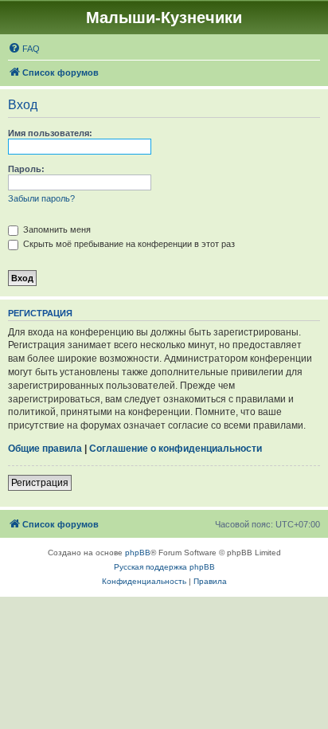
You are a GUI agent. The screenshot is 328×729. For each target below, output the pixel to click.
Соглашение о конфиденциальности (175, 448)
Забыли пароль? (41, 198)
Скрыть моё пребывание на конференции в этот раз (128, 244)
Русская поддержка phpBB (164, 566)
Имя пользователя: (50, 133)
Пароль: (26, 169)
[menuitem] (24, 48)
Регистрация (39, 482)
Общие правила (45, 448)
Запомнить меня (56, 229)
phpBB (137, 552)
